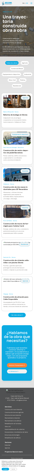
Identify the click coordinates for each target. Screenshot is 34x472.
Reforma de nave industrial (13, 415)
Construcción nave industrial (13, 409)
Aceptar (5, 469)
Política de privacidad (17, 458)
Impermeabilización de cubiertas (14, 429)
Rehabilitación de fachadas (13, 423)
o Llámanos (13, 371)
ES (27, 3)
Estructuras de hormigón (12, 435)
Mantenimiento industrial (12, 418)
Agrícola (7, 448)
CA (23, 3)
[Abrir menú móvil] (31, 3)
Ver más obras (16, 315)
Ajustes (13, 469)
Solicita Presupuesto (16, 365)
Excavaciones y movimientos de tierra (16, 432)
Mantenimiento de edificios (13, 421)
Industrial (7, 445)
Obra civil (7, 426)
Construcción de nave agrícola (14, 412)
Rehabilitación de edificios (13, 438)
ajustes (23, 466)
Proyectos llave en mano (14, 452)
